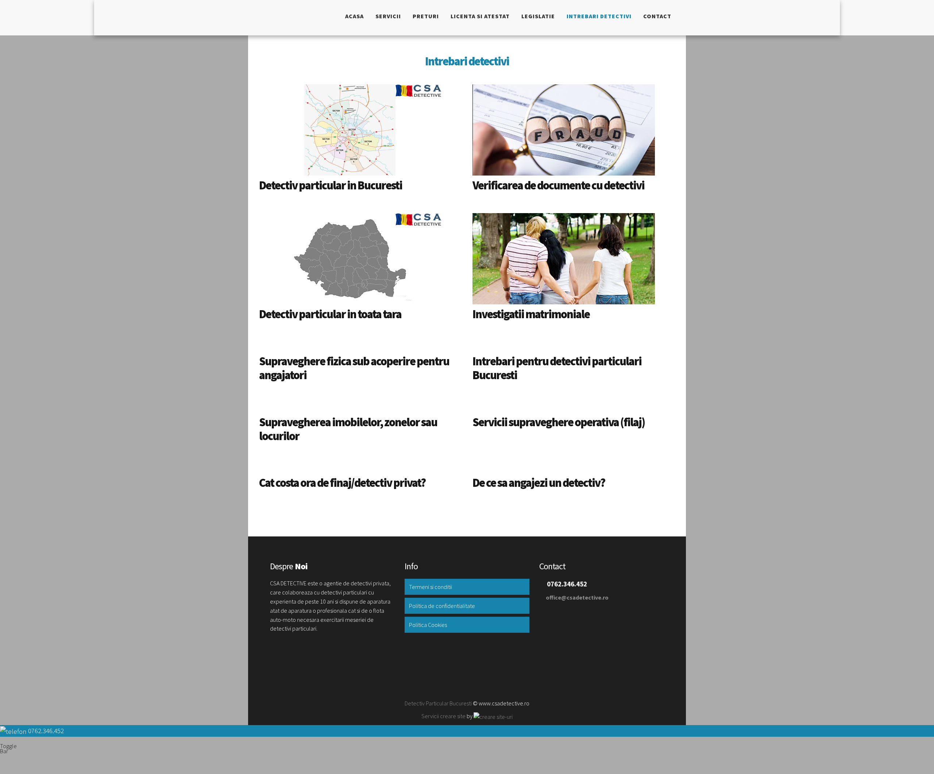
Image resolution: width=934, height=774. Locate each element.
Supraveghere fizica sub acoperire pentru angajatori (354, 368)
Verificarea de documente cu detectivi (558, 185)
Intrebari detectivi (599, 16)
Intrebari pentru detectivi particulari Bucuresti (556, 368)
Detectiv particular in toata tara (330, 314)
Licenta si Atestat (480, 16)
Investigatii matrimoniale (531, 314)
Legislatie (538, 16)
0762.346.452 (46, 731)
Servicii (388, 16)
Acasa (354, 16)
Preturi (426, 16)
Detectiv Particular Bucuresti (438, 703)
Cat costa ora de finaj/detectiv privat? (342, 482)
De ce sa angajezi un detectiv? (538, 482)
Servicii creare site (443, 716)
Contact (657, 16)
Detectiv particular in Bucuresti (330, 185)
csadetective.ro (290, 17)
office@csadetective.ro (577, 597)
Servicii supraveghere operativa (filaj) (558, 422)
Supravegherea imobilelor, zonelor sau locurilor (348, 429)
